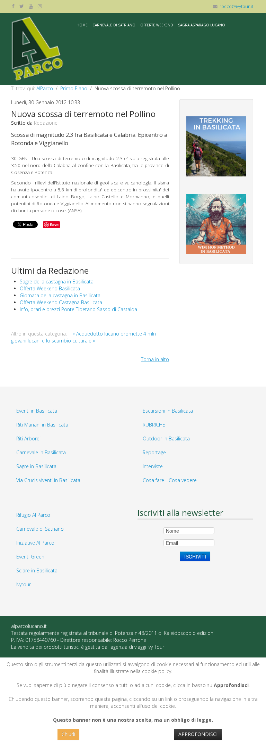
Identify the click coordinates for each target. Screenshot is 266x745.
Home (82, 25)
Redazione (45, 122)
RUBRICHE (154, 424)
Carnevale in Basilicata (41, 452)
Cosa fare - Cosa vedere (170, 480)
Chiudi (68, 734)
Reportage (154, 452)
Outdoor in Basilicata (166, 438)
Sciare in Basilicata (36, 570)
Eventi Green (30, 556)
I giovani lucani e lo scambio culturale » (89, 337)
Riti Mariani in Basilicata (42, 424)
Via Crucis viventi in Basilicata (48, 480)
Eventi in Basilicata (36, 410)
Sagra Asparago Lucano (201, 25)
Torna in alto (155, 359)
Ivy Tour (156, 647)
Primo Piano (73, 88)
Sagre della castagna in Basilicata (57, 281)
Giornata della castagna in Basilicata (60, 295)
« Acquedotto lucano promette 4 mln (114, 333)
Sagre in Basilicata (36, 466)
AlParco (44, 88)
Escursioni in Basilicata (168, 410)
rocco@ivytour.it (236, 6)
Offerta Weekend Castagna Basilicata (61, 302)
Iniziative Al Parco (35, 542)
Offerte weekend (156, 25)
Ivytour (23, 584)
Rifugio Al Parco (33, 515)
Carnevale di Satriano (113, 25)
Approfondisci (198, 734)
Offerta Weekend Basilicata (50, 288)
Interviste (153, 466)
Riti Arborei (28, 438)
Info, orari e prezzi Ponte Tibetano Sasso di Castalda (78, 309)
